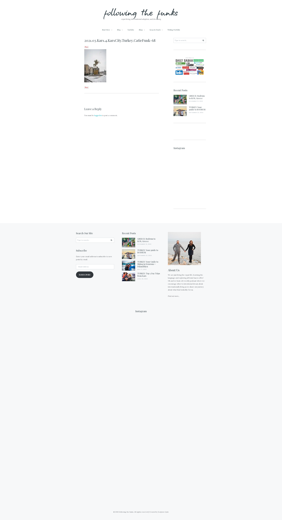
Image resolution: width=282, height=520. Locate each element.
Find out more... (173, 296)
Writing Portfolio (174, 30)
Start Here (106, 30)
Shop (141, 30)
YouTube (131, 30)
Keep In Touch (155, 30)
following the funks (141, 12)
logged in (98, 115)
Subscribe (85, 274)
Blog (119, 30)
